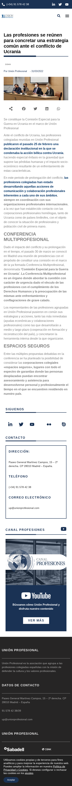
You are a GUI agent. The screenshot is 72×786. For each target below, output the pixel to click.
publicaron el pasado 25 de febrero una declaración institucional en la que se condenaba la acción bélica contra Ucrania (33, 149)
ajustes (29, 773)
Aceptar (11, 780)
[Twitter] (60, 4)
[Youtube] (67, 4)
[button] (67, 16)
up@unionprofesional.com (17, 719)
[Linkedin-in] (53, 4)
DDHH (8, 64)
